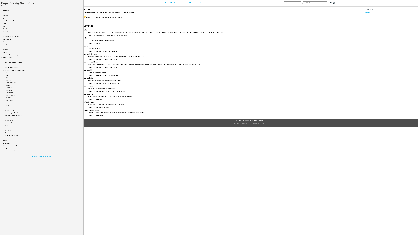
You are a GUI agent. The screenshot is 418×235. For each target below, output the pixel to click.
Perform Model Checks (11, 67)
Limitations (8, 133)
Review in (13, 113)
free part (8, 97)
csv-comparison (10, 100)
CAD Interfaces (7, 39)
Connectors (6, 52)
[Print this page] (334, 4)
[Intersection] (297, 2)
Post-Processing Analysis (10, 151)
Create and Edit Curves (11, 135)
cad (7, 75)
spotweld (9, 90)
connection (9, 92)
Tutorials (5, 15)
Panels (5, 44)
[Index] (330, 4)
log (7, 72)
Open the (13, 60)
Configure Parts (9, 110)
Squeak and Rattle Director (10, 21)
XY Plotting (6, 148)
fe (7, 77)
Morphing (6, 140)
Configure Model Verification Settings (15, 70)
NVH (4, 18)
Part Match (8, 128)
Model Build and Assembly (10, 55)
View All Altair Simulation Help (42, 156)
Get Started (6, 13)
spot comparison (11, 95)
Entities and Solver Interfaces (11, 36)
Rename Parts (9, 120)
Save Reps (7, 108)
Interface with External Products (12, 34)
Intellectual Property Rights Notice (243, 123)
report (8, 105)
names (8, 103)
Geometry (5, 47)
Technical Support (259, 123)
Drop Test (5, 28)
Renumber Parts (9, 123)
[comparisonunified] (288, 2)
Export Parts (8, 118)
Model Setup (6, 138)
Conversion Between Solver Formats (13, 146)
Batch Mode (8, 130)
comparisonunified (11, 82)
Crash (4, 23)
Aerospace (6, 31)
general (8, 80)
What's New (6, 10)
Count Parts (8, 125)
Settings (367, 12)
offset (8, 85)
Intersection (9, 87)
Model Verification (8, 57)
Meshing (5, 49)
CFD (4, 26)
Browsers (5, 42)
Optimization (6, 143)
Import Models (9, 65)
